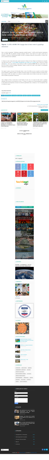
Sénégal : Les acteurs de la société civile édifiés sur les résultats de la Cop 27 (27, 417)
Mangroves (26, 377)
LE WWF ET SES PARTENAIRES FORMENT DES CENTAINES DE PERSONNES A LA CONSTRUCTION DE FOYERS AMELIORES (8, 124)
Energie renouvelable (20, 375)
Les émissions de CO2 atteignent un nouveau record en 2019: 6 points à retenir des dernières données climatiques (23, 256)
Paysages (18, 379)
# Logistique (20, 95)
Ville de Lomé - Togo (24, 359)
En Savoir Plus (44, 110)
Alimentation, (5, 37)
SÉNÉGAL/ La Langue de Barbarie (27, 345)
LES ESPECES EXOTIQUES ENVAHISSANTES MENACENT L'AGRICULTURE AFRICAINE (22, 124)
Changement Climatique (21, 369)
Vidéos (30, 207)
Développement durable (6, 113)
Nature (31, 377)
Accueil (4, 21)
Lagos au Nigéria (24, 354)
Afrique (19, 113)
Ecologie (29, 373)
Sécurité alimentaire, (26, 37)
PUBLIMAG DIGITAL (34, 452)
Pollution (23, 379)
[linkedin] (45, 1)
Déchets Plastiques (20, 371)
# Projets (29, 95)
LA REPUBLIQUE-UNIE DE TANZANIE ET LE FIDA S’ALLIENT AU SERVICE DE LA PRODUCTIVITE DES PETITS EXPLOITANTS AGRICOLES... (40, 124)
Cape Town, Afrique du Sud (25, 349)
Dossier (28, 369)
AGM (10, 92)
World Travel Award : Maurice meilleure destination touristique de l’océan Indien (27, 340)
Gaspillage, (10, 37)
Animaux (29, 367)
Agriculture (24, 367)
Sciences (29, 379)
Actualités (36, 113)
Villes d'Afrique (23, 381)
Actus (18, 207)
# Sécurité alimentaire (36, 95)
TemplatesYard (22, 452)
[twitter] (47, 1)
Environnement (19, 377)
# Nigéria (24, 95)
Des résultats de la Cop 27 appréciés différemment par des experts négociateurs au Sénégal (27, 411)
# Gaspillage (14, 95)
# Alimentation (8, 95)
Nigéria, (17, 37)
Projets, (20, 37)
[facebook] (43, 1)
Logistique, (14, 37)
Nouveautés (24, 207)
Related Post (4, 110)
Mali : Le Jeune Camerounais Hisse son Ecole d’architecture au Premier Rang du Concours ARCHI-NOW (27, 423)
